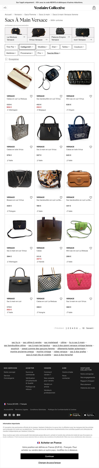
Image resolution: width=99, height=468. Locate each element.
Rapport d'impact (87, 381)
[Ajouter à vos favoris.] (31, 96)
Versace (18, 14)
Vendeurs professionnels (50, 391)
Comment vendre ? (48, 373)
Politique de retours (30, 388)
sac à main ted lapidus (39, 345)
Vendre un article (48, 385)
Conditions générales (38, 409)
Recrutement (86, 384)
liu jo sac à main (77, 342)
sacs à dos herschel (63, 354)
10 (83, 328)
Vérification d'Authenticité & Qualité (31, 381)
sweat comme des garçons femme (38, 348)
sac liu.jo (16, 342)
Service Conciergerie (9, 376)
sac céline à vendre (32, 342)
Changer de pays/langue (49, 462)
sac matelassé (51, 342)
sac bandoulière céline (15, 345)
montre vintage (43, 351)
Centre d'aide (67, 372)
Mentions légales (21, 409)
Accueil (8, 14)
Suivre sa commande (30, 373)
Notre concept (9, 372)
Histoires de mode (88, 388)
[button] (94, 7)
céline (64, 342)
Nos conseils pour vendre (49, 379)
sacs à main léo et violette (38, 354)
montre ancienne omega (22, 351)
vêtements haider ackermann (71, 348)
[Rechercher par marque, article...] (4, 7)
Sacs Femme (30, 14)
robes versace (60, 351)
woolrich (15, 348)
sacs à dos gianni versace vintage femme (72, 345)
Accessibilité (8, 409)
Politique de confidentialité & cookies (62, 409)
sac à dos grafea (78, 351)
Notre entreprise (87, 374)
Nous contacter (66, 376)
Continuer (49, 456)
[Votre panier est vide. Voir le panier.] (94, 7)
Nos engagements (88, 377)
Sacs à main (44, 14)
